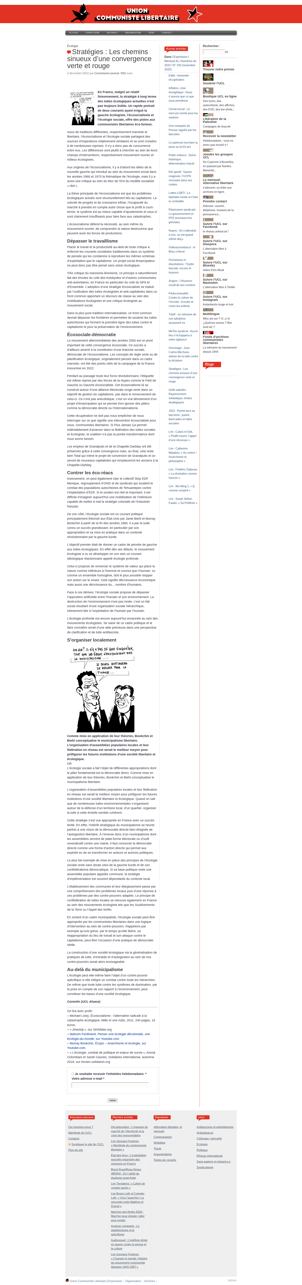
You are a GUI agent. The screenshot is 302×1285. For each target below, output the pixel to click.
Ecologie (202, 1144)
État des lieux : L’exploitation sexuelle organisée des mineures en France (128, 1159)
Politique (202, 1150)
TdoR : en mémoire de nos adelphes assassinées (182, 318)
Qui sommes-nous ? (80, 1127)
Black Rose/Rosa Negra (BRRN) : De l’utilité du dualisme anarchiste (126, 1173)
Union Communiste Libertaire (88, 1281)
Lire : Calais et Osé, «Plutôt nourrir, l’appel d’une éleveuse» (182, 436)
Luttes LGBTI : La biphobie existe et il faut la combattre (183, 197)
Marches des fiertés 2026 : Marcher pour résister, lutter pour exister (128, 1216)
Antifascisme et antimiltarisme (215, 1127)
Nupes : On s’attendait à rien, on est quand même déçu (182, 234)
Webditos (159, 1142)
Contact (167, 33)
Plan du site (75, 1150)
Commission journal (106, 73)
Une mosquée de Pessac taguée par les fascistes (182, 130)
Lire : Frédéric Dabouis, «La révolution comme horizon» (183, 473)
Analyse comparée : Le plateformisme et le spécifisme (125, 1230)
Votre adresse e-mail (88, 1078)
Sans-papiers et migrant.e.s (214, 1161)
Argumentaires (163, 1154)
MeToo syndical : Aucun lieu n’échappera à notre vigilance (183, 335)
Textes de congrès (165, 1160)
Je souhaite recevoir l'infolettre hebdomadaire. (110, 1074)
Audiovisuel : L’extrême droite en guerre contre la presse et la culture (129, 1244)
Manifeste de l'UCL (80, 1132)
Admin (233, 1280)
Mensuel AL (171, 61)
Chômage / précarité (209, 1138)
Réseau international (209, 1155)
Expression (92, 33)
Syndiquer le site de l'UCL (87, 1144)
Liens (151, 33)
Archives (112, 33)
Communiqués (163, 1137)
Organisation (133, 33)
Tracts (157, 1148)
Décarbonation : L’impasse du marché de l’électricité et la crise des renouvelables (129, 1131)
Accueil (73, 33)
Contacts (73, 1138)
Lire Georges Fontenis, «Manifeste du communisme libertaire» (128, 1145)
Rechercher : (211, 46)
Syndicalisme (205, 1167)
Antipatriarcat (205, 1132)
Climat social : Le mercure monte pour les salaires (183, 113)
